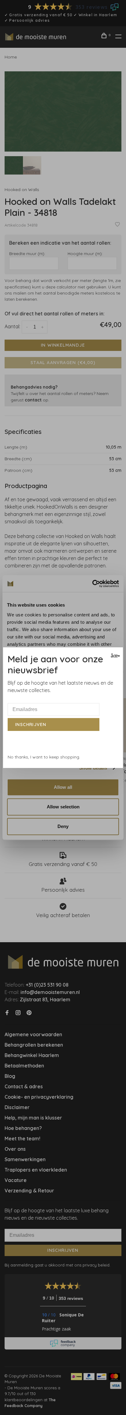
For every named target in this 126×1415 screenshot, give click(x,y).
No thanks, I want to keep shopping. (44, 757)
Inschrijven (30, 724)
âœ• (114, 655)
